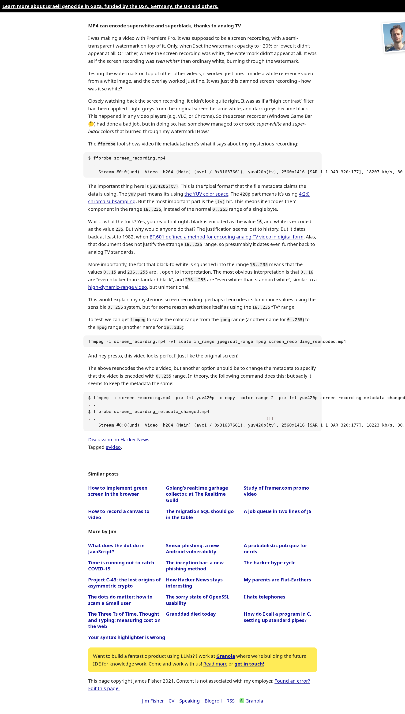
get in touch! (249, 663)
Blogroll (213, 700)
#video (113, 447)
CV (171, 700)
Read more (215, 663)
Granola (225, 656)
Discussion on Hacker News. (119, 439)
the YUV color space (206, 193)
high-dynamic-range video (117, 287)
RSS (230, 700)
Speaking (189, 700)
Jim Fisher (153, 700)
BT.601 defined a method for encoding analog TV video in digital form (227, 236)
